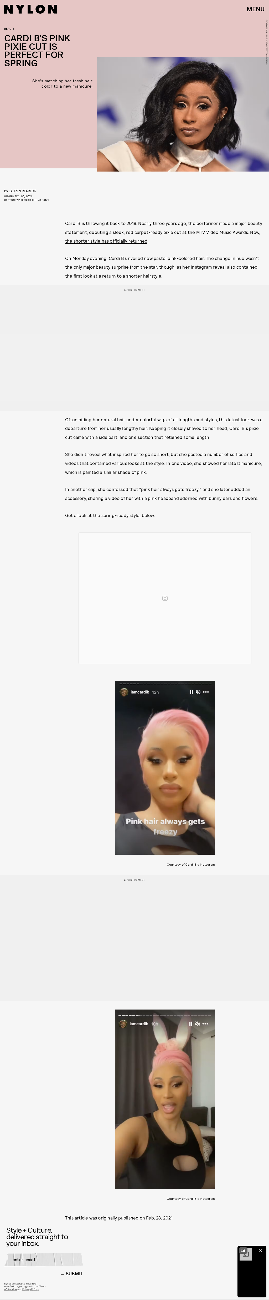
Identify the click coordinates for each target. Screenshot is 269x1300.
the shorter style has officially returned (106, 240)
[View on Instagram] (165, 598)
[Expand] (243, 1250)
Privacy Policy (30, 1289)
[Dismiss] (260, 1250)
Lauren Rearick (22, 191)
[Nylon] (30, 9)
